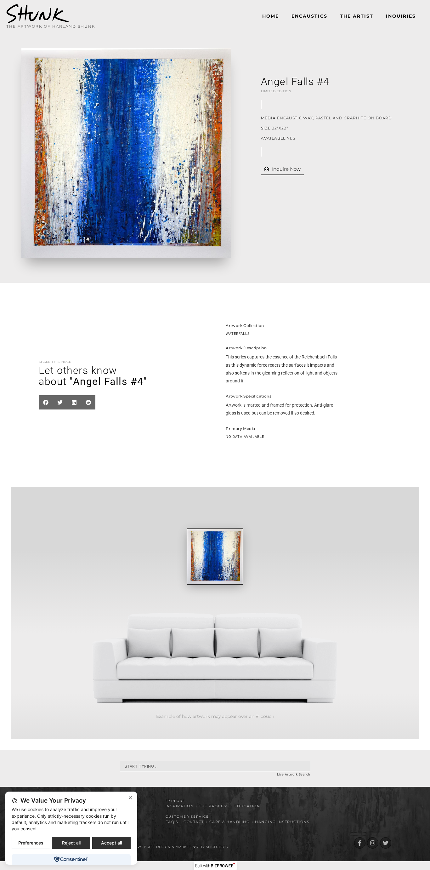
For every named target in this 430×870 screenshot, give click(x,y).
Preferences (30, 842)
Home (270, 16)
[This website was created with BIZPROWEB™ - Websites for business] (215, 865)
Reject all (71, 842)
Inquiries (401, 16)
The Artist (356, 16)
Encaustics (309, 16)
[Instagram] (372, 843)
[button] (46, 402)
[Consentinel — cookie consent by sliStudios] (71, 859)
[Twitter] (385, 843)
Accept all (111, 842)
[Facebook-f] (359, 843)
